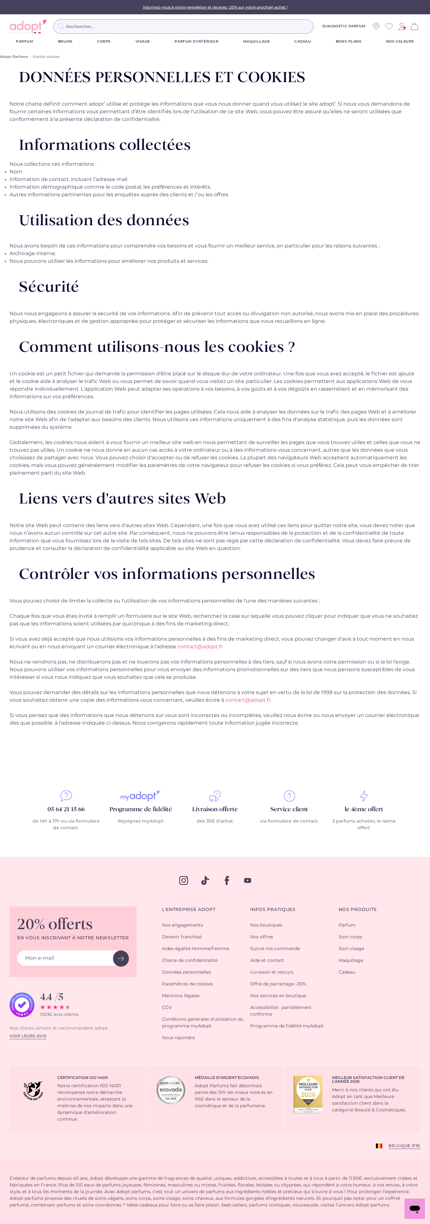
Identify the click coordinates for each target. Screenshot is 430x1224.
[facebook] (227, 880)
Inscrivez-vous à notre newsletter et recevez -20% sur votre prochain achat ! (215, 7)
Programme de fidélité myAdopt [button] (287, 1026)
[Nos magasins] (376, 26)
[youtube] (247, 880)
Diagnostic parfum (344, 26)
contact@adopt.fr (200, 646)
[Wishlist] (389, 26)
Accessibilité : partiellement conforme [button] (281, 1011)
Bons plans (349, 41)
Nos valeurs (400, 41)
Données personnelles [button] (186, 972)
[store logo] (29, 26)
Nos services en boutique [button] (278, 996)
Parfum (24, 41)
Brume (65, 41)
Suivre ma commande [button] (275, 949)
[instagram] (183, 880)
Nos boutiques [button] (266, 925)
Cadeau (302, 41)
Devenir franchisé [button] (181, 937)
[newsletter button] (121, 958)
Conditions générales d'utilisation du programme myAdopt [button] (202, 1022)
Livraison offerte (215, 809)
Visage (143, 41)
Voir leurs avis (28, 1036)
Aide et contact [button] (267, 960)
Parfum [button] (347, 925)
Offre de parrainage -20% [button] (278, 984)
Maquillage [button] (351, 960)
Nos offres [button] (261, 937)
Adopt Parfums (14, 57)
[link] (402, 26)
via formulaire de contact (289, 821)
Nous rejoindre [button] (178, 1038)
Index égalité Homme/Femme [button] (195, 949)
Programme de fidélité (140, 809)
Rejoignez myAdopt (141, 821)
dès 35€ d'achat (215, 821)
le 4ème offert (364, 809)
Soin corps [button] (350, 937)
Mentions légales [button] (181, 996)
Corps (104, 41)
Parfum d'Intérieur (196, 41)
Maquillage (256, 41)
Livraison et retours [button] (271, 972)
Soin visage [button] (351, 949)
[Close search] (321, 26)
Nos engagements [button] (182, 925)
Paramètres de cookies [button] (187, 984)
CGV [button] (167, 1007)
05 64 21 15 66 (66, 809)
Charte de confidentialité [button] (189, 960)
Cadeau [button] (347, 972)
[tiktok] (205, 880)
